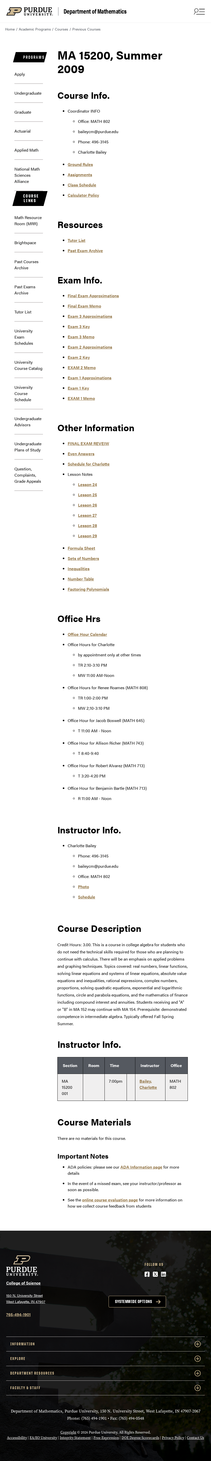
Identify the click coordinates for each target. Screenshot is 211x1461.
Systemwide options (133, 1301)
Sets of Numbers (83, 558)
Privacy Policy (173, 1437)
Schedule (86, 897)
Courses (61, 29)
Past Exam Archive (85, 250)
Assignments (80, 174)
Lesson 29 (87, 536)
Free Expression (106, 1437)
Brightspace (25, 242)
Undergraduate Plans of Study (27, 447)
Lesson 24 (87, 484)
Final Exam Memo (84, 306)
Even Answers (81, 454)
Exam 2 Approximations (90, 347)
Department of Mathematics (95, 11)
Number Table (81, 579)
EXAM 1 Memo (81, 398)
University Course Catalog (28, 365)
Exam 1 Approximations (89, 378)
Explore (17, 1358)
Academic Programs (35, 29)
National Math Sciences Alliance (27, 175)
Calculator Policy (83, 195)
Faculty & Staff (25, 1387)
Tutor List (22, 312)
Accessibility (17, 1437)
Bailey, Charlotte (148, 1084)
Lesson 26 (87, 505)
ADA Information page (141, 1167)
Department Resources (32, 1373)
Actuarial (22, 131)
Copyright (68, 1432)
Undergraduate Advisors (27, 422)
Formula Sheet (81, 548)
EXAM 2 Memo (82, 367)
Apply (19, 74)
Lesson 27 (87, 515)
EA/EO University (43, 1437)
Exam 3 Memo (81, 337)
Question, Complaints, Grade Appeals (27, 475)
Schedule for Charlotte (89, 464)
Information (22, 1343)
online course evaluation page (110, 1200)
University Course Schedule (23, 393)
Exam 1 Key (78, 388)
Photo (83, 887)
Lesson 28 (87, 525)
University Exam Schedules (23, 337)
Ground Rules (80, 164)
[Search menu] (198, 11)
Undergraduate (27, 93)
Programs (34, 57)
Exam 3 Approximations (90, 316)
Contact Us (195, 1437)
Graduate (22, 112)
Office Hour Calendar (87, 634)
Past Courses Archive (26, 265)
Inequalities (79, 568)
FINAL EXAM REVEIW (88, 443)
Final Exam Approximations (93, 296)
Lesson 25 (87, 495)
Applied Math (26, 150)
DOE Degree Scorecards (140, 1437)
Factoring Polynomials (88, 589)
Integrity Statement (75, 1437)
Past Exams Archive (25, 290)
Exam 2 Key (79, 357)
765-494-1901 (18, 1314)
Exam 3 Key (79, 326)
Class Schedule (82, 185)
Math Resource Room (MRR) (28, 220)
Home (10, 29)
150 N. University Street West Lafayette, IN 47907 (25, 1298)
